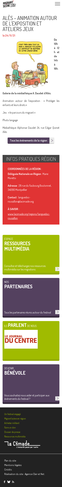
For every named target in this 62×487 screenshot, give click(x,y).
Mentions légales (13, 465)
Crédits (8, 469)
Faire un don (10, 427)
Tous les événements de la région (28, 140)
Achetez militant (11, 423)
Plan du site (10, 460)
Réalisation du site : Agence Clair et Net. (24, 474)
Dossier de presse (12, 431)
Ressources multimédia (14, 436)
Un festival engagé (12, 414)
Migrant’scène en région (15, 418)
